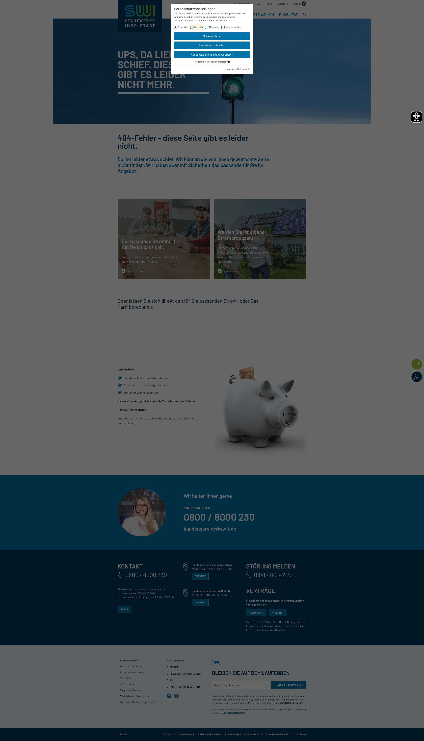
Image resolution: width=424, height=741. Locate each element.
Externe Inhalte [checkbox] (233, 27)
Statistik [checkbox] (198, 27)
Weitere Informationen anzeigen (210, 61)
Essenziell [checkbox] (183, 27)
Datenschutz (243, 68)
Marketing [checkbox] (214, 27)
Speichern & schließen (212, 45)
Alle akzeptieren (212, 36)
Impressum (230, 68)
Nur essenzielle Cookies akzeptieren (212, 54)
